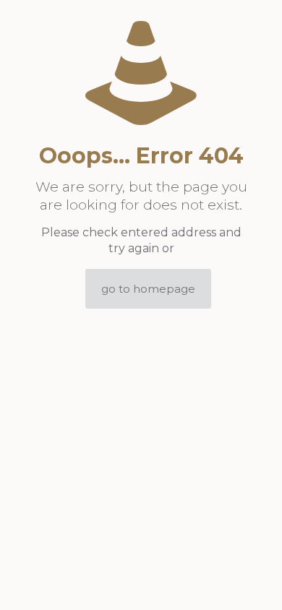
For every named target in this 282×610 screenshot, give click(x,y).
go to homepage (148, 289)
